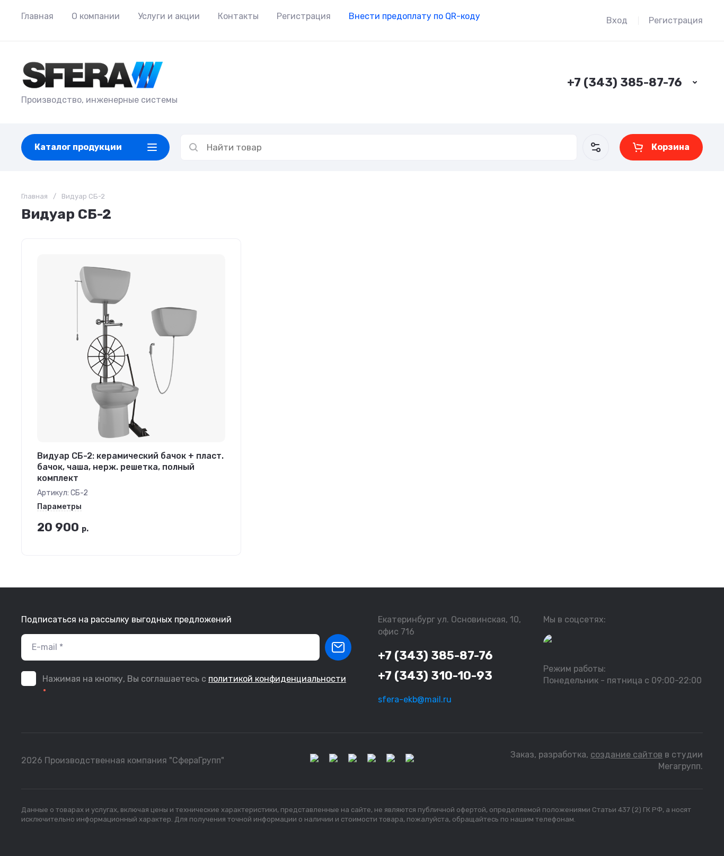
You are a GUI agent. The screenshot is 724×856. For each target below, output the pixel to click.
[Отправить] (338, 647)
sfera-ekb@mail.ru (415, 699)
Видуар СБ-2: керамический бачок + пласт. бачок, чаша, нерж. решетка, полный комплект (130, 467)
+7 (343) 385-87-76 (624, 82)
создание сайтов (626, 755)
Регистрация (304, 16)
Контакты (238, 16)
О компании (96, 16)
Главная (37, 16)
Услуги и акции (169, 16)
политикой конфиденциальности (277, 679)
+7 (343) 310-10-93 (435, 675)
